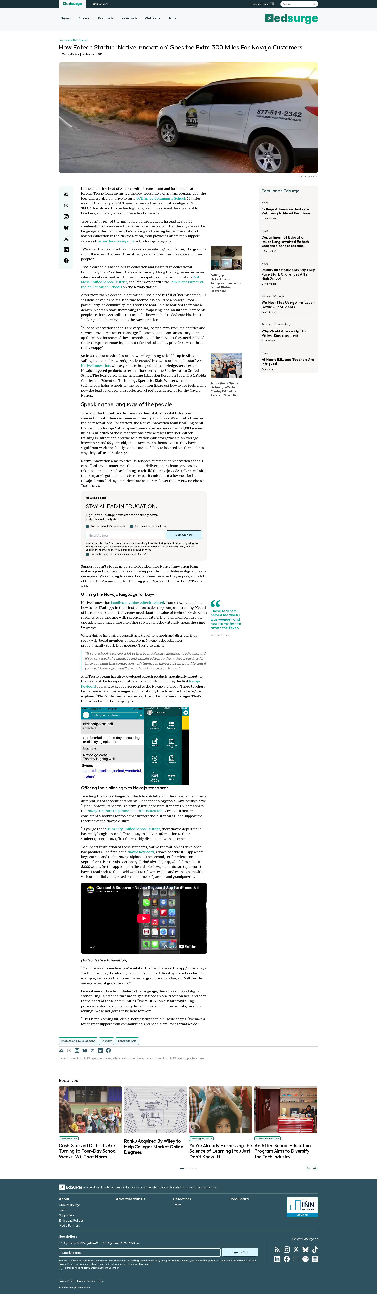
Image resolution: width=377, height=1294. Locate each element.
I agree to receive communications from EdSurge (118, 553)
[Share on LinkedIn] (66, 249)
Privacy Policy (177, 546)
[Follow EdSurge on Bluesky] (305, 1249)
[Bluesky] (84, 1050)
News (65, 18)
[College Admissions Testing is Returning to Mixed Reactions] (289, 211)
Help (100, 1280)
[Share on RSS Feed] (66, 194)
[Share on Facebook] (66, 260)
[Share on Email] (66, 205)
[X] (92, 1050)
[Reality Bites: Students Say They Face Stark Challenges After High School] (289, 275)
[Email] (69, 1050)
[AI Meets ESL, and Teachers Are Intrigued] (289, 359)
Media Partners (69, 1225)
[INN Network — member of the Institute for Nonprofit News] (302, 1207)
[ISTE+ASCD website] (99, 4)
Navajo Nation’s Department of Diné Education (124, 810)
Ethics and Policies (71, 1220)
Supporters (66, 1215)
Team (63, 1210)
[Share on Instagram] (66, 216)
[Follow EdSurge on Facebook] (287, 1259)
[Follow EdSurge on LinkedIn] (277, 1259)
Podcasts (105, 18)
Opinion (83, 18)
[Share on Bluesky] (66, 227)
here (140, 1058)
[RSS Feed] (61, 1050)
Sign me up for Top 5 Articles (150, 526)
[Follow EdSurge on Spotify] (305, 1259)
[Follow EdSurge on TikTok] (315, 1249)
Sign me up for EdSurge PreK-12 (108, 526)
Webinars (152, 18)
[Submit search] (314, 4)
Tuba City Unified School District (133, 828)
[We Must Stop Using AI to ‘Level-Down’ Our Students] (289, 305)
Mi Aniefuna (268, 340)
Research (129, 18)
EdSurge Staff (269, 251)
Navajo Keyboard (140, 851)
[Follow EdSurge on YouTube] (296, 1259)
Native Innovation (95, 365)
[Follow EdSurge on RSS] (277, 1249)
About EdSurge (69, 1205)
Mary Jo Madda (70, 53)
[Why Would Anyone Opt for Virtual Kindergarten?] (289, 333)
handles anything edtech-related (137, 602)
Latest (177, 1205)
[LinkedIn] (100, 1050)
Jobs (172, 18)
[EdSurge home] (72, 4)
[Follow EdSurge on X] (296, 1249)
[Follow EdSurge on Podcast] (315, 1259)
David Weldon (269, 218)
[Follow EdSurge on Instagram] (287, 1249)
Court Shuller (269, 312)
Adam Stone (268, 368)
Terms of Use (158, 546)
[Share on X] (66, 238)
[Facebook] (108, 1050)
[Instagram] (77, 1050)
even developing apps (116, 241)
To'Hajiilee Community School (160, 198)
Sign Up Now (184, 535)
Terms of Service (86, 1280)
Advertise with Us (130, 1199)
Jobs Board (239, 1199)
